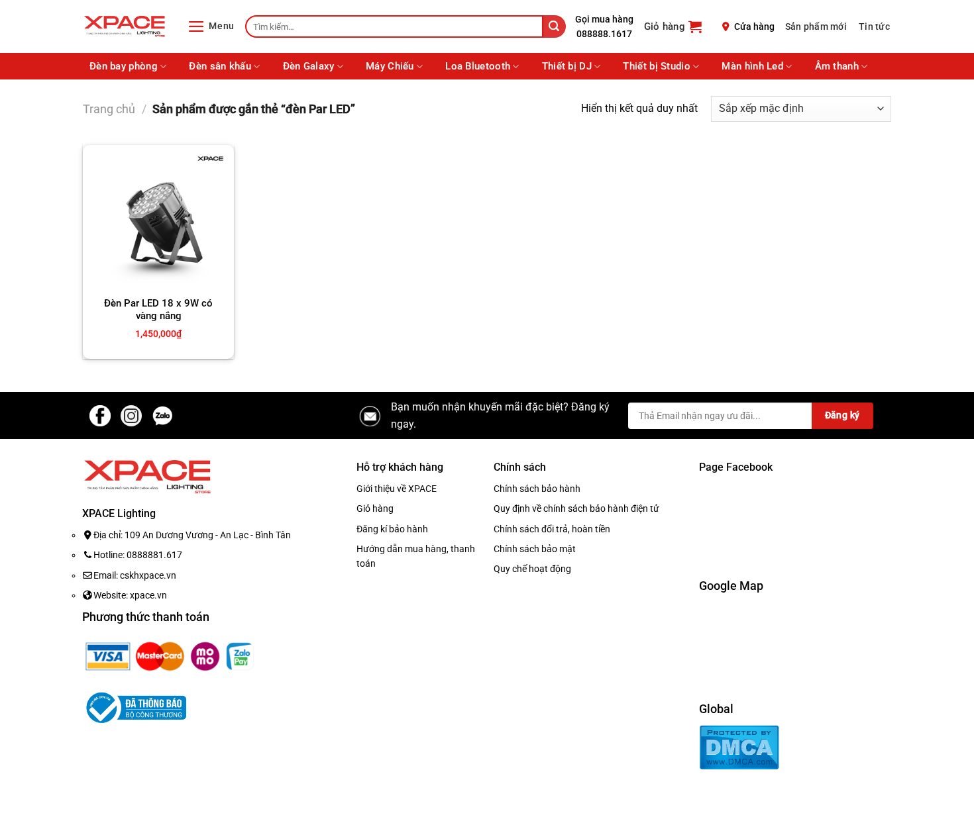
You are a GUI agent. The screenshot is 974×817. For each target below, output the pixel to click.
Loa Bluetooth (477, 66)
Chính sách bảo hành (537, 488)
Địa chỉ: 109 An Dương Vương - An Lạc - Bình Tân (192, 535)
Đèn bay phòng (123, 66)
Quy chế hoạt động (532, 568)
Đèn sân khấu (220, 66)
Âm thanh (837, 66)
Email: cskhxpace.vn (134, 575)
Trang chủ (109, 109)
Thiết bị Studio (656, 66)
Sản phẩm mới (816, 26)
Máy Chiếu (390, 66)
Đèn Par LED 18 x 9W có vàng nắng (158, 309)
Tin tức (874, 26)
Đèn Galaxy (309, 66)
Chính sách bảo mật (535, 549)
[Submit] (554, 26)
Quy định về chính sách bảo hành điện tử (576, 508)
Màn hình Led (752, 66)
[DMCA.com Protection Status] (739, 746)
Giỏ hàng (375, 508)
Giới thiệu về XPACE (396, 488)
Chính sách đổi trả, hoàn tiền (552, 529)
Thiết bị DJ (567, 66)
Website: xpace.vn (130, 595)
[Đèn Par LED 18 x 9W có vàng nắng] (158, 220)
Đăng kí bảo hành (392, 529)
